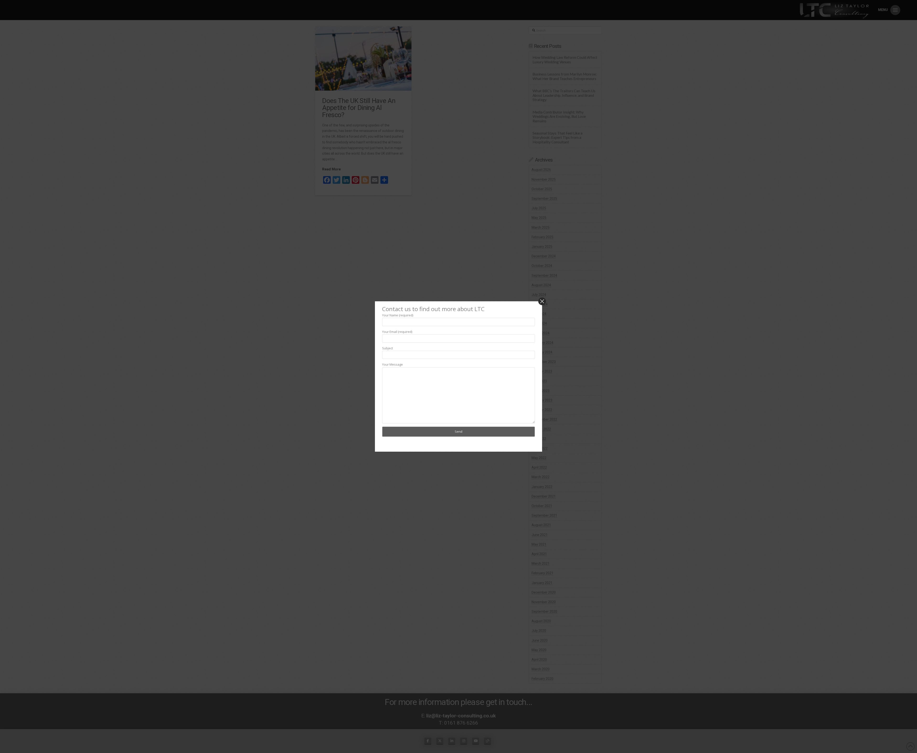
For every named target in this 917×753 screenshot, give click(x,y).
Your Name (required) (397, 315)
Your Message (392, 364)
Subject (387, 348)
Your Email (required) (397, 331)
